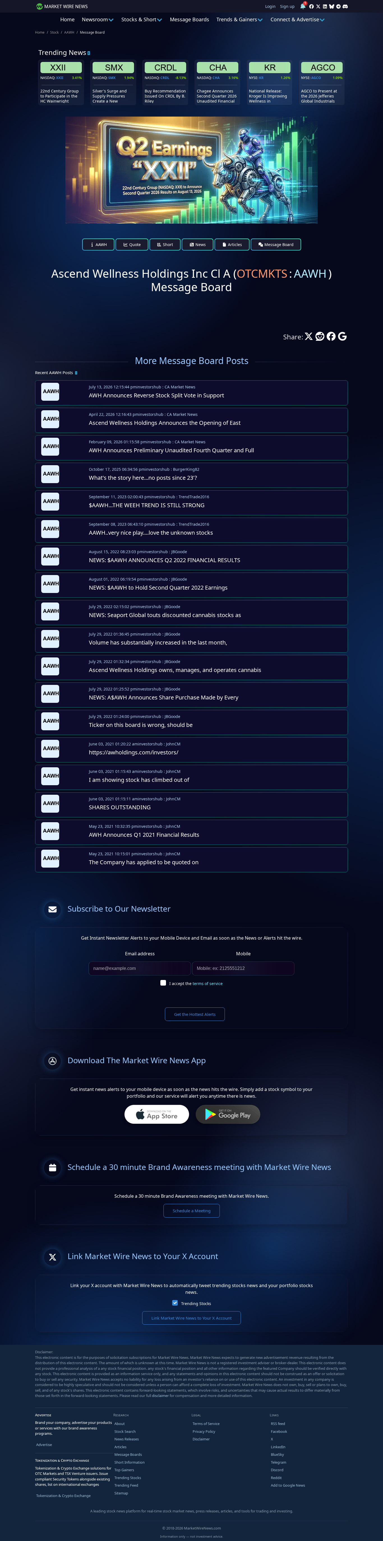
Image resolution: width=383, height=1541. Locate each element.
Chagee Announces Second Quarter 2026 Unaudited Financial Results (217, 98)
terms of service (208, 983)
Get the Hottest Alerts (195, 1014)
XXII (59, 77)
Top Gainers (124, 1469)
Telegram (278, 1462)
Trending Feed (126, 1485)
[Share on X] (308, 338)
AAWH (69, 32)
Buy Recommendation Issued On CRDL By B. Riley (165, 96)
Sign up (287, 6)
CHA (216, 77)
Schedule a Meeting (192, 1210)
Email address (140, 954)
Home (67, 19)
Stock (54, 32)
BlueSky (277, 1454)
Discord (277, 1469)
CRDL (164, 77)
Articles (234, 244)
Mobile (243, 954)
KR (261, 77)
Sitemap (121, 1493)
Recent (54, 372)
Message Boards (189, 19)
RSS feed (278, 1423)
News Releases (126, 1439)
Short (167, 244)
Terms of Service (206, 1423)
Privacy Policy (204, 1431)
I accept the (196, 983)
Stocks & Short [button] (138, 19)
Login (270, 6)
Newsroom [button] (95, 19)
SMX (112, 77)
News (200, 244)
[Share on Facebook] (331, 338)
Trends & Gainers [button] (236, 19)
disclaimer (160, 1395)
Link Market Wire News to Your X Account (191, 1318)
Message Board (278, 244)
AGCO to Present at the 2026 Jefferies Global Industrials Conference (319, 98)
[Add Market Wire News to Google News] (342, 338)
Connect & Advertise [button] (295, 19)
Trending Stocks (196, 1303)
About (119, 1423)
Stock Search (125, 1431)
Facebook (279, 1431)
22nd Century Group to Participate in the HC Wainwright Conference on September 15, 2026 (59, 101)
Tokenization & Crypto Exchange (63, 1495)
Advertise (44, 1444)
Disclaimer (201, 1439)
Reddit (276, 1477)
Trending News (62, 52)
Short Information (129, 1462)
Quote (134, 244)
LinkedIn (278, 1446)
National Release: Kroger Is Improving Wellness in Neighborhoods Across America (268, 101)
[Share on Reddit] (320, 338)
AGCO (316, 77)
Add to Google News (288, 1485)
